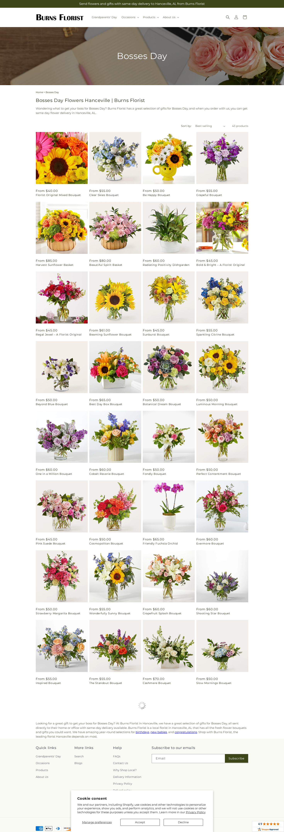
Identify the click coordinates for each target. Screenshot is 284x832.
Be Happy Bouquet (156, 195)
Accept (140, 822)
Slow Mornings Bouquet (214, 683)
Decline (183, 822)
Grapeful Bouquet (209, 195)
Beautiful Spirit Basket (105, 265)
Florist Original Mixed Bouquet (58, 195)
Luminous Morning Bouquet (216, 404)
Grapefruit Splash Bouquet (162, 613)
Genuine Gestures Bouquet (216, 822)
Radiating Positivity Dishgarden (166, 265)
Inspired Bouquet (48, 683)
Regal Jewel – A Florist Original (59, 334)
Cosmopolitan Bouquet (106, 543)
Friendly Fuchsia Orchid (160, 543)
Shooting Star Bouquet (213, 613)
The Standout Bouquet (105, 683)
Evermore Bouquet (210, 543)
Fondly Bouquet (154, 474)
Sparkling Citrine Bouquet (215, 334)
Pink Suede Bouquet (50, 543)
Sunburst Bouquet (156, 334)
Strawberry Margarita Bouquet (58, 613)
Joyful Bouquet (47, 822)
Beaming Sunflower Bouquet (110, 334)
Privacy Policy (196, 812)
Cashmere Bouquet (157, 683)
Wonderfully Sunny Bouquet (110, 613)
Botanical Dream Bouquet (162, 404)
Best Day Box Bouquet (105, 404)
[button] (130, 17)
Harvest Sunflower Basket (54, 265)
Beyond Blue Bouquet (52, 404)
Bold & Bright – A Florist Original (220, 265)
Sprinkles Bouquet (209, 752)
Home (39, 92)
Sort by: (186, 126)
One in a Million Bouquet (54, 474)
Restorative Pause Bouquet (162, 752)
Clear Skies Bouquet (104, 195)
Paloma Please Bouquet (53, 752)
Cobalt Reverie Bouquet (106, 474)
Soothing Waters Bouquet (108, 752)
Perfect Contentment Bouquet (218, 474)
